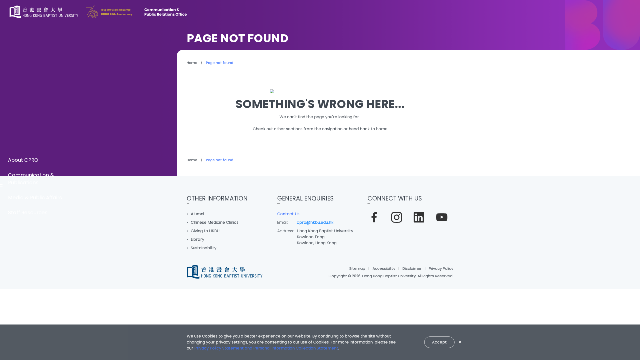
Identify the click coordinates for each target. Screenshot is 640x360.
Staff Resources (28, 212)
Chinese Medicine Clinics (214, 222)
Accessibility (383, 268)
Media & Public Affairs (35, 197)
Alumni (197, 214)
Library (197, 239)
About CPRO (23, 160)
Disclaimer (412, 268)
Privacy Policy (441, 268)
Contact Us (288, 214)
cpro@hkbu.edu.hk (315, 222)
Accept (439, 342)
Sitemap (357, 268)
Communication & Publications (31, 179)
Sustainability (203, 248)
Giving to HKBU (205, 231)
